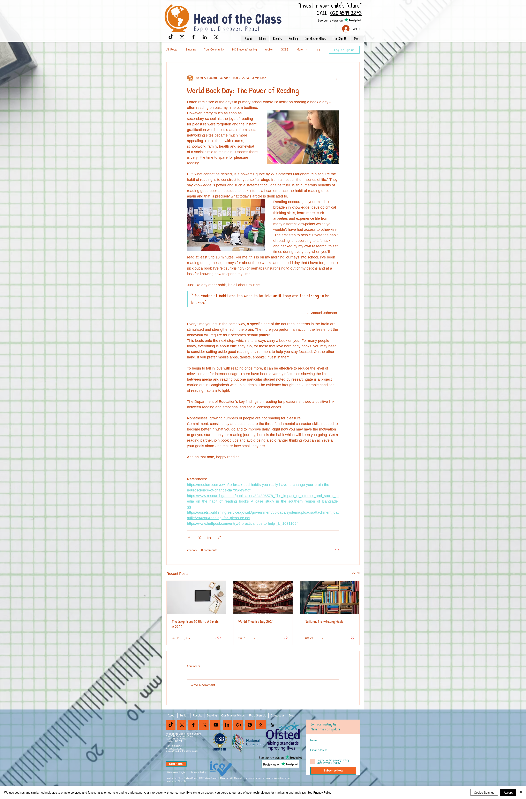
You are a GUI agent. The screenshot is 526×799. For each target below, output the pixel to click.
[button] (248, 39)
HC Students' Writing (244, 49)
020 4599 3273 (174, 746)
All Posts (171, 49)
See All (355, 573)
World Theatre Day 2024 (255, 621)
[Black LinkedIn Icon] (205, 37)
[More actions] (336, 78)
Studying (191, 49)
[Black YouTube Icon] (216, 725)
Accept (508, 792)
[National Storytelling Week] (329, 597)
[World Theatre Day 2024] (263, 597)
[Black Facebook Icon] (193, 37)
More (300, 49)
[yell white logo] (261, 725)
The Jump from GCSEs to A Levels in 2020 (195, 624)
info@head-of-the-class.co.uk (183, 751)
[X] (216, 37)
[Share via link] (219, 537)
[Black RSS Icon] (272, 725)
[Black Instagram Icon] (182, 37)
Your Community (214, 49)
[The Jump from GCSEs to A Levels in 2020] (196, 597)
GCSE (284, 49)
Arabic (269, 49)
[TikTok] (171, 37)
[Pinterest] (250, 725)
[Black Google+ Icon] (238, 725)
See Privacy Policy (319, 792)
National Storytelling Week (324, 621)
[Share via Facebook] (189, 537)
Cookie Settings (484, 792)
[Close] (521, 792)
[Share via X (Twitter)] (199, 537)
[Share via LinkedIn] (209, 537)
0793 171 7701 (176, 748)
